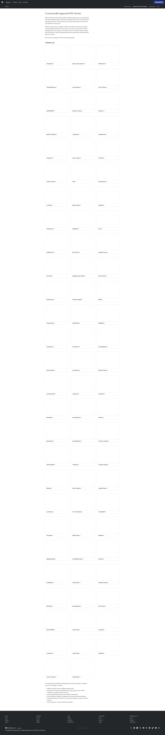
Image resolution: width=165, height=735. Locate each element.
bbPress (132, 720)
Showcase (38, 716)
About (6, 716)
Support (69, 718)
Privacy (6, 722)
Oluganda (19, 728)
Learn (69, 716)
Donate (101, 720)
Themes (7, 6)
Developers (70, 720)
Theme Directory (73, 690)
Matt (131, 718)
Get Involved (101, 716)
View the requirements (69, 37)
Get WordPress (158, 2)
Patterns (38, 722)
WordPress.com (134, 716)
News (6, 718)
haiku (53, 702)
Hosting (6, 720)
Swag (100, 722)
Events (100, 718)
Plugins (37, 720)
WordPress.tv (71, 722)
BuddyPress (133, 722)
